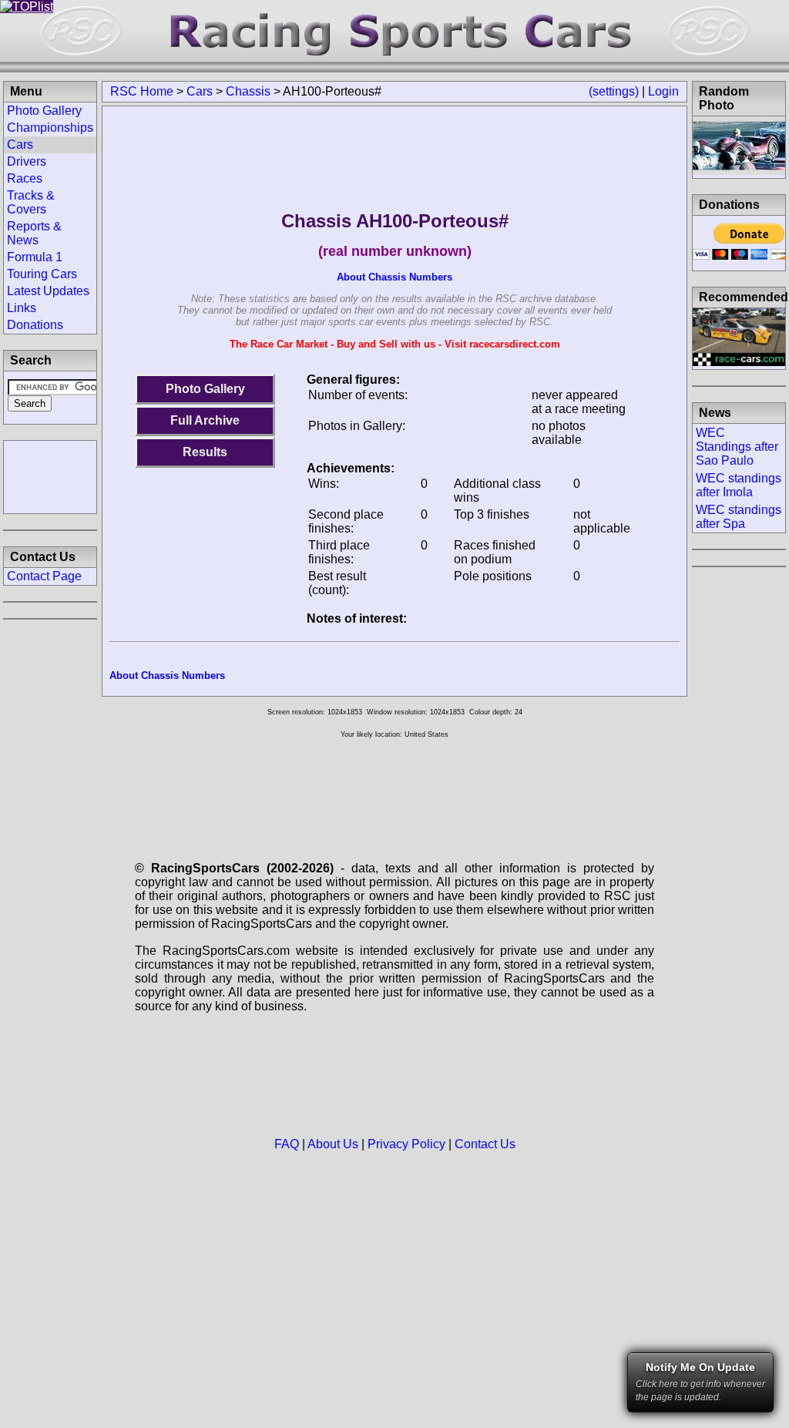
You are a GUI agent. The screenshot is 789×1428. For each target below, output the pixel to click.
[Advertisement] (50, 475)
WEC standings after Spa (738, 516)
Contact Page (44, 576)
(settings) (614, 91)
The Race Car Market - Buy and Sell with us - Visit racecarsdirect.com (395, 344)
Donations (35, 324)
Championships (50, 127)
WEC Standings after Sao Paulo (737, 446)
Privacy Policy (406, 1144)
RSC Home (141, 91)
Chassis (248, 91)
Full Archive (205, 420)
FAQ (286, 1144)
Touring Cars (42, 274)
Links (21, 307)
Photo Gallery (205, 388)
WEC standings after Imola (738, 485)
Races (24, 178)
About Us (332, 1144)
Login (663, 91)
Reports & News (34, 233)
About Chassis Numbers (394, 277)
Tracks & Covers (31, 202)
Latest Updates (48, 290)
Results (205, 452)
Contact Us (485, 1144)
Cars (199, 91)
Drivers (26, 161)
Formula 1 (34, 257)
